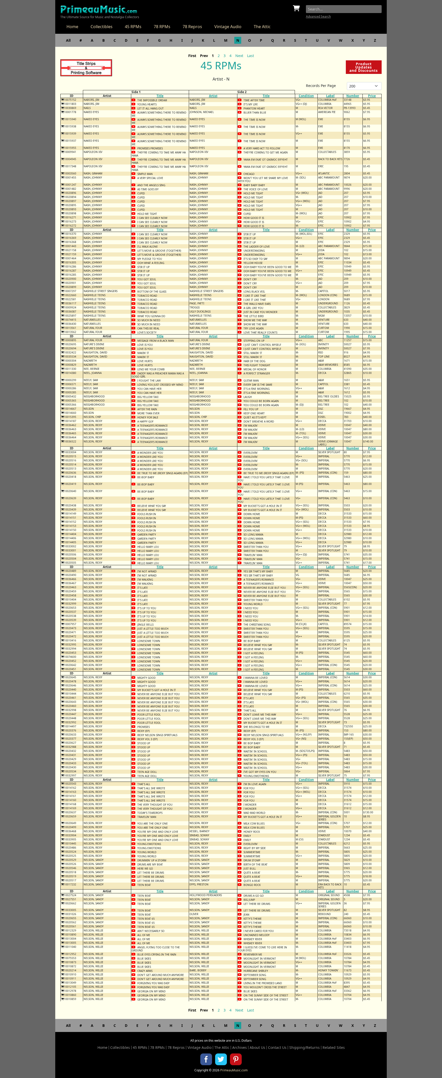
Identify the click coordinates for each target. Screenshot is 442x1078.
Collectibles (102, 26)
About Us (257, 1047)
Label (330, 96)
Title (160, 96)
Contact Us (277, 1047)
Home (72, 26)
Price (372, 96)
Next (239, 55)
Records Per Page (321, 85)
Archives (239, 1047)
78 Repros (192, 26)
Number (352, 96)
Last (250, 55)
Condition (306, 96)
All (68, 40)
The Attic (262, 26)
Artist (213, 96)
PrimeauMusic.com (234, 1070)
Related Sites (334, 1047)
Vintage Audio (227, 26)
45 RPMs (133, 26)
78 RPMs (162, 26)
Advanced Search (318, 16)
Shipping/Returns (304, 1047)
